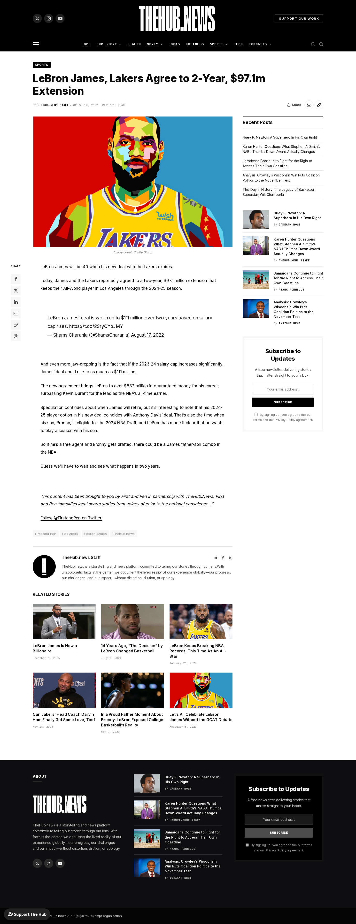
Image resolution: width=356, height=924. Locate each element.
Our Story (106, 44)
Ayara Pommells (291, 289)
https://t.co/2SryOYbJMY (96, 326)
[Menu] (36, 44)
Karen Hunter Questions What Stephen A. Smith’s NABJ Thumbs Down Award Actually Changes (297, 246)
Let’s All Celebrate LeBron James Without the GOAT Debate (201, 717)
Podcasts (258, 44)
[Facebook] (16, 279)
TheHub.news (55, 916)
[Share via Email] (309, 104)
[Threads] (16, 336)
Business (195, 44)
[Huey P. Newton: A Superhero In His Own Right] (256, 219)
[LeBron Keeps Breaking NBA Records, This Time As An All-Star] (201, 621)
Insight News (290, 323)
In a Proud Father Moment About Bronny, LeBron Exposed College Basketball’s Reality (132, 719)
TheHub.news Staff (53, 105)
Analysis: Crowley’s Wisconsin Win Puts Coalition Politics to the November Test (294, 309)
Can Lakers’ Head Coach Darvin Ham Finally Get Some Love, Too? (64, 717)
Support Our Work (299, 18)
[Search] (320, 44)
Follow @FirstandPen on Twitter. (71, 518)
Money (152, 44)
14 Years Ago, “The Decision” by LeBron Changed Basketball (132, 648)
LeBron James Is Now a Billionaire (55, 648)
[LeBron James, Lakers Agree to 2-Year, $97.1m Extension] (132, 182)
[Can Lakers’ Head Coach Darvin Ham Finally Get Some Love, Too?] (64, 690)
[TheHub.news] (178, 18)
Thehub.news (124, 534)
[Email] (16, 313)
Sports (217, 44)
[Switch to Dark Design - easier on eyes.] (313, 44)
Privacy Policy (285, 420)
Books (174, 44)
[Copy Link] (319, 104)
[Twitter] (16, 290)
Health (134, 44)
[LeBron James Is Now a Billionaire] (64, 621)
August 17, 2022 (147, 335)
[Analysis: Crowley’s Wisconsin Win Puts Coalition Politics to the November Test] (256, 308)
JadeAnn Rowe (290, 224)
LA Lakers (70, 534)
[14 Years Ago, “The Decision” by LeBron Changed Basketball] (132, 621)
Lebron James (95, 534)
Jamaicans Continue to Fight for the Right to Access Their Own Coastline (298, 278)
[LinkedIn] (16, 302)
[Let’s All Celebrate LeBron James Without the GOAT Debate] (201, 690)
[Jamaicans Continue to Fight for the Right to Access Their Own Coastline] (256, 279)
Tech (238, 44)
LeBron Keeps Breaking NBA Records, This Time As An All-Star (198, 651)
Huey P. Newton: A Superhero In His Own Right (280, 137)
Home (86, 44)
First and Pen (134, 496)
